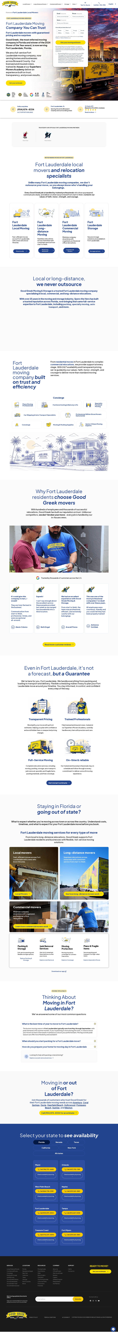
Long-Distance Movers (40, 4)
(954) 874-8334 (25, 109)
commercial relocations (62, 364)
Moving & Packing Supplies (63, 425)
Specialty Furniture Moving (98, 404)
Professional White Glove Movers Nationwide (88, 415)
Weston (68, 1107)
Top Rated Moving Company (25, 95)
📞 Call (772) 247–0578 (46, 1235)
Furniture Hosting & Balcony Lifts (65, 405)
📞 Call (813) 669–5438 (72, 1213)
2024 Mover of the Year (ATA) (13, 94)
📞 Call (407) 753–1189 (72, 1169)
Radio (59, 30)
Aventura (77, 1102)
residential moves (64, 361)
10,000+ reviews (37, 95)
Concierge (26, 425)
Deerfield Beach (55, 1105)
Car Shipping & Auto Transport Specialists (40, 415)
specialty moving (80, 304)
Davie (43, 1105)
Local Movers (26, 4)
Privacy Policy (61, 62)
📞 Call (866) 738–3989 (46, 1191)
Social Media (83, 30)
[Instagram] (93, 1300)
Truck (67, 30)
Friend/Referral (68, 33)
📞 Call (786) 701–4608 (46, 1169)
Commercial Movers (55, 4)
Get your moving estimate (70, 42)
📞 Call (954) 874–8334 (46, 1213)
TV (74, 33)
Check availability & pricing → (45, 1175)
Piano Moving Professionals (28, 405)
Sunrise (56, 1107)
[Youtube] (98, 1300)
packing (67, 304)
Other (82, 33)
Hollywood (69, 1105)
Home (8, 12)
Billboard (60, 33)
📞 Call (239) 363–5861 (72, 1191)
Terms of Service (64, 37)
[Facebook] (90, 1300)
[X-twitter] (96, 1300)
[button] (19, 18)
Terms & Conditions (73, 62)
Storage (66, 4)
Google (75, 30)
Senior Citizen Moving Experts (94, 424)
